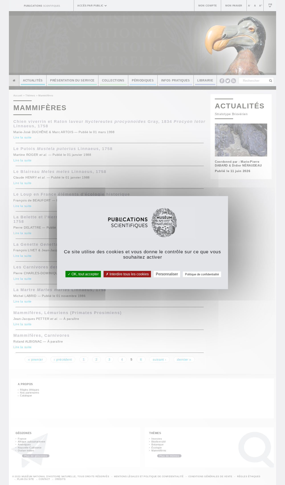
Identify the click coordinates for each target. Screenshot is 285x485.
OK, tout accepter (85, 274)
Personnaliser (167, 274)
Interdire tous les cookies (129, 274)
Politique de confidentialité (202, 274)
